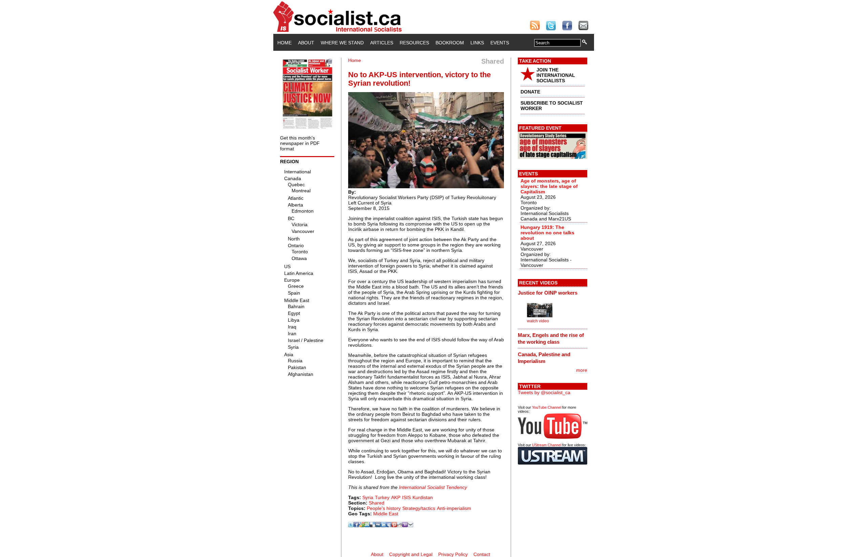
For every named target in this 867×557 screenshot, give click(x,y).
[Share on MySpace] (389, 525)
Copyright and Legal (410, 554)
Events (499, 42)
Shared (376, 503)
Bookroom (450, 42)
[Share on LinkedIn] (383, 525)
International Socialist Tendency (433, 487)
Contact (481, 554)
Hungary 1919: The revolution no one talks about (547, 232)
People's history (384, 508)
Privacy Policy (453, 554)
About (306, 42)
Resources (414, 42)
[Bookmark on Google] (361, 525)
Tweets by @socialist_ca (544, 392)
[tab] (552, 293)
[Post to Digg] (378, 525)
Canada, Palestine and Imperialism (544, 357)
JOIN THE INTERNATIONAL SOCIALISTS (555, 75)
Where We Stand (342, 42)
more (581, 370)
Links (477, 42)
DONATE (530, 91)
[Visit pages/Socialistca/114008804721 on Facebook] (356, 525)
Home (284, 42)
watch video (538, 321)
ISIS (406, 497)
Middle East (385, 513)
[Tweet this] (351, 525)
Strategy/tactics (418, 508)
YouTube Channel (546, 407)
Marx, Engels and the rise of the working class (551, 338)
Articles (381, 42)
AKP (395, 497)
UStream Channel (546, 445)
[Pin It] (394, 525)
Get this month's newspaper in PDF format (300, 143)
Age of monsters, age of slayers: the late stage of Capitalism (549, 186)
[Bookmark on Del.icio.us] (372, 525)
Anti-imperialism (454, 508)
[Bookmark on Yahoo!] (405, 525)
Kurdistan (423, 497)
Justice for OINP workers (547, 293)
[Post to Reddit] (399, 525)
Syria (367, 497)
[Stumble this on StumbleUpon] (367, 525)
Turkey (382, 497)
